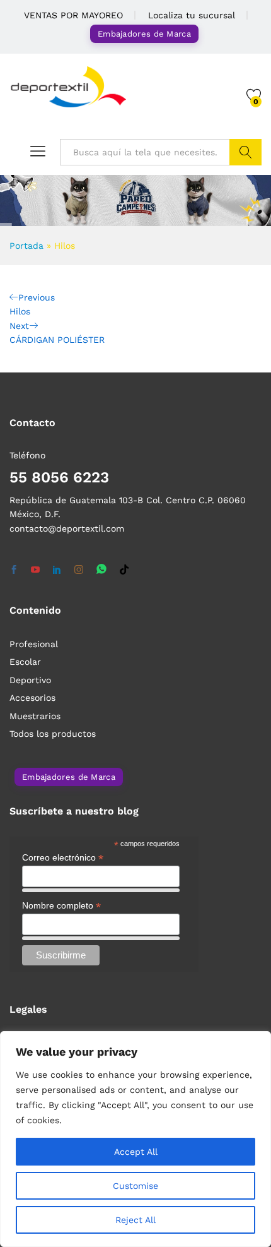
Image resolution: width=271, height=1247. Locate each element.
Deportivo (30, 680)
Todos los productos (52, 734)
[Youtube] (35, 570)
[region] (135, 1139)
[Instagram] (78, 570)
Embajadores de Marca (144, 34)
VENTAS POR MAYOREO (73, 15)
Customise (135, 1186)
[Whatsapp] (101, 570)
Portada (26, 246)
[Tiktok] (124, 570)
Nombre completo (61, 906)
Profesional (33, 644)
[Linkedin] (56, 570)
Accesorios (32, 698)
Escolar (25, 662)
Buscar (245, 152)
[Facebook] (14, 570)
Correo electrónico (62, 858)
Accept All (136, 1152)
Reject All (135, 1220)
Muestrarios (35, 716)
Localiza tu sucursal (191, 15)
